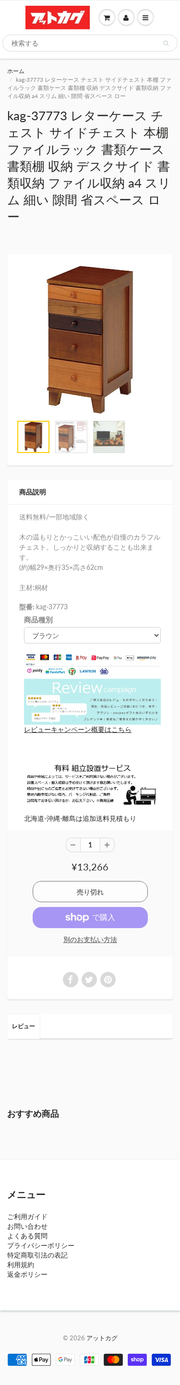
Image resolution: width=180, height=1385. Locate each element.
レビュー (23, 1026)
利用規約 (20, 1264)
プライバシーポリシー (40, 1245)
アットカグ (102, 1338)
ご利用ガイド (27, 1216)
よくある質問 (27, 1236)
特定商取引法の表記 (37, 1255)
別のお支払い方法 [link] (90, 939)
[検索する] (166, 43)
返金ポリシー (27, 1274)
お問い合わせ (27, 1226)
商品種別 (38, 619)
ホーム (15, 71)
